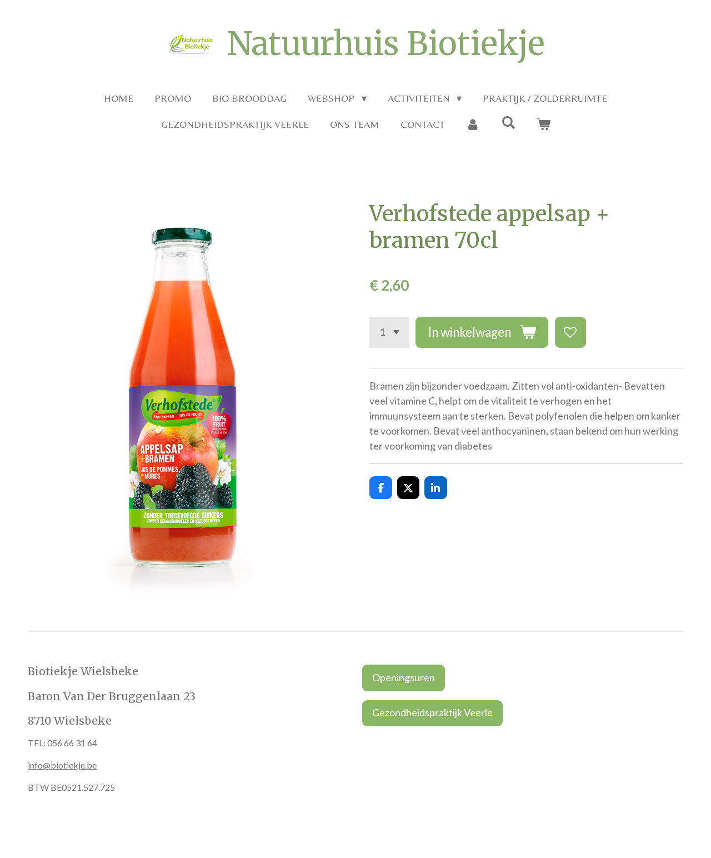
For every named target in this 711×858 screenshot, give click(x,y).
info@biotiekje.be (62, 765)
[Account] (473, 124)
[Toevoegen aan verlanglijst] (570, 332)
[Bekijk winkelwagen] (543, 124)
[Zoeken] (508, 122)
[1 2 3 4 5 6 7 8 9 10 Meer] (389, 332)
